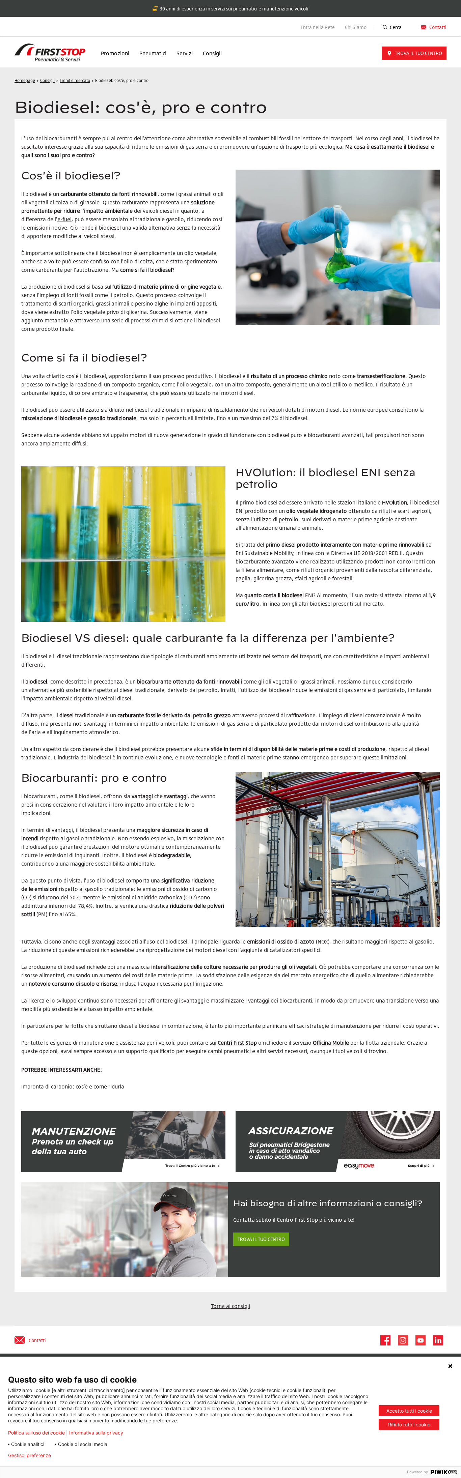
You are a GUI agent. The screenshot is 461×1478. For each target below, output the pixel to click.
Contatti (437, 27)
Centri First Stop (237, 1042)
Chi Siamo (356, 27)
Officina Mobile (331, 1042)
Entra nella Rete (318, 27)
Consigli (212, 53)
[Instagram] (402, 1340)
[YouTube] (420, 1340)
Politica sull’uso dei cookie (36, 1433)
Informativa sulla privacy (96, 1433)
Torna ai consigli (230, 1306)
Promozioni (115, 53)
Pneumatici (152, 53)
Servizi (185, 53)
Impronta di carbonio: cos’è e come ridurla (72, 1086)
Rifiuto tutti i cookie (409, 1424)
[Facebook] (385, 1340)
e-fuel (64, 219)
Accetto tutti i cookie (409, 1411)
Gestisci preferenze (29, 1455)
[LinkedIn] (437, 1340)
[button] (414, 53)
